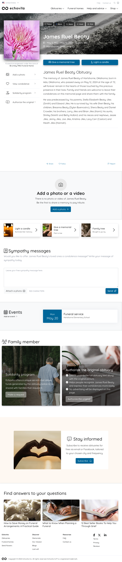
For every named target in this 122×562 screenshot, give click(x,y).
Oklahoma (65, 46)
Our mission (37, 542)
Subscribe (83, 460)
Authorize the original (79, 399)
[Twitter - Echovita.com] (99, 535)
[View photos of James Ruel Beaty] (22, 40)
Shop (113, 8)
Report (112, 164)
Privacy (96, 543)
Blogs (34, 545)
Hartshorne (52, 46)
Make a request (16, 394)
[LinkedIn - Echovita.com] (105, 535)
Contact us (107, 3)
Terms (95, 539)
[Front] (13, 8)
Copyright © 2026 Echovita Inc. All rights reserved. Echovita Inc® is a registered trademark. (43, 559)
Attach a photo (14, 290)
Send (110, 290)
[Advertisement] (80, 144)
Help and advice (95, 8)
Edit (116, 24)
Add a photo (59, 209)
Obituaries (56, 8)
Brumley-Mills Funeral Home (22, 66)
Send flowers (7, 545)
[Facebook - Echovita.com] (94, 535)
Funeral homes (76, 8)
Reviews (96, 546)
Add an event (9, 316)
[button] (10, 3)
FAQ (98, 3)
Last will (35, 549)
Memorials (36, 538)
